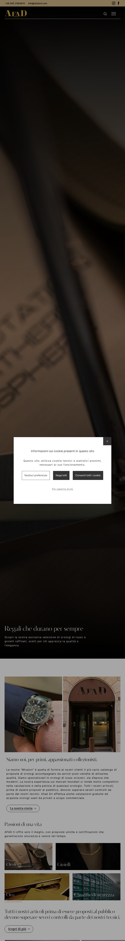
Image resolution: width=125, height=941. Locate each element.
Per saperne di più (62, 489)
